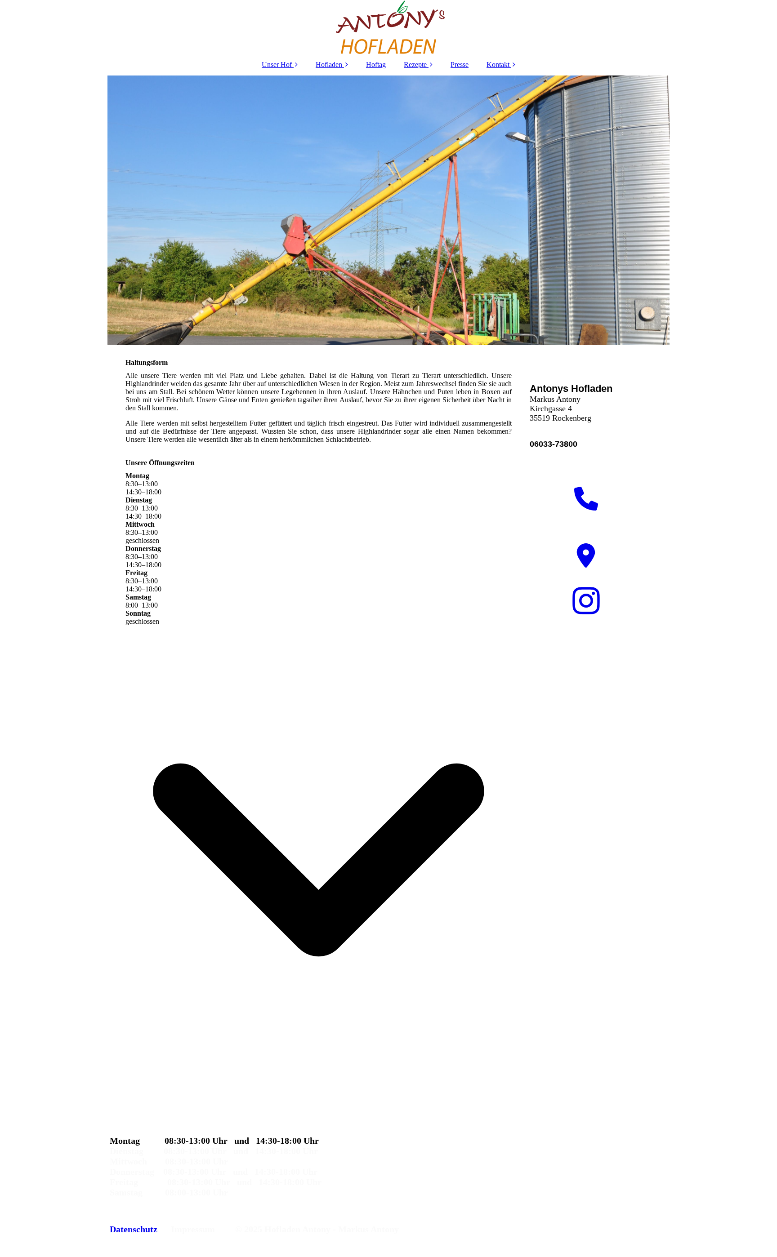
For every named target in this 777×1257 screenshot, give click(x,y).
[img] (388, 27)
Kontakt (498, 64)
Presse (460, 64)
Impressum (193, 1229)
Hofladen (329, 64)
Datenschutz (133, 1229)
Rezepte (415, 64)
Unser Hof (277, 64)
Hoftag (376, 64)
